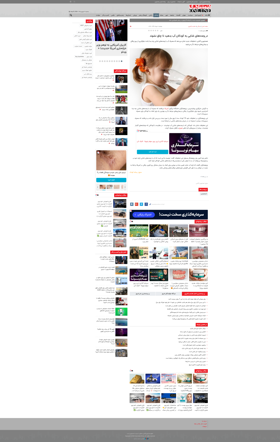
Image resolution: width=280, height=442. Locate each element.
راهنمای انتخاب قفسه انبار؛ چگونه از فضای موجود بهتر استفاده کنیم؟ (105, 351)
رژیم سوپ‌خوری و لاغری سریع (197, 365)
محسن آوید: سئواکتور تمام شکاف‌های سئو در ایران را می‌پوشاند (107, 259)
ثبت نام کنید (153, 152)
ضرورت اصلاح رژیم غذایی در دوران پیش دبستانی (192, 335)
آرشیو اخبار (198, 15)
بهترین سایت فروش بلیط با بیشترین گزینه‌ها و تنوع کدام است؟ (106, 342)
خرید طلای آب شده (86, 43)
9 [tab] (102, 61)
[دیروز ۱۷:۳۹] (121, 260)
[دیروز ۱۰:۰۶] (121, 332)
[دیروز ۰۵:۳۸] (121, 121)
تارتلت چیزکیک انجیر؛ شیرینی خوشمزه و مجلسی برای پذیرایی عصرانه (187, 316)
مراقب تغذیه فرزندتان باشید (198, 329)
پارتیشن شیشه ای (87, 67)
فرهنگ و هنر (143, 15)
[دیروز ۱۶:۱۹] (121, 281)
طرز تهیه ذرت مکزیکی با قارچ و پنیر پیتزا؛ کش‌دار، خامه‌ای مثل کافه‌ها (186, 309)
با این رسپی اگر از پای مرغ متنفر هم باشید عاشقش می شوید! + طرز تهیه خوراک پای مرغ (181, 302)
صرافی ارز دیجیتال (87, 60)
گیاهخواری (204, 194)
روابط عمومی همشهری (160, 2)
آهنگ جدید (89, 50)
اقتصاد (178, 15)
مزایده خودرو (88, 46)
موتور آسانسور (88, 29)
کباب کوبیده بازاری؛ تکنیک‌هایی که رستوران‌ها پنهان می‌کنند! (189, 319)
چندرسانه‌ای (120, 15)
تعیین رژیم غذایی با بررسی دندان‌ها (196, 361)
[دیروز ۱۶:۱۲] (121, 312)
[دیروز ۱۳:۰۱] (121, 110)
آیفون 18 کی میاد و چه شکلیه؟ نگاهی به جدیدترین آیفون (106, 330)
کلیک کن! (111, 180)
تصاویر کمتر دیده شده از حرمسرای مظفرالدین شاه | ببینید (105, 108)
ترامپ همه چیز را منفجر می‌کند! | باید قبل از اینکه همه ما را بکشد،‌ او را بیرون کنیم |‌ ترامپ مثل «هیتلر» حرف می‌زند (105, 131)
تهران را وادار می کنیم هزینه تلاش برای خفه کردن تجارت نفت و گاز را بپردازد (105, 141)
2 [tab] (119, 61)
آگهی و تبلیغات (181, 2)
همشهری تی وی (171, 2)
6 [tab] (109, 61)
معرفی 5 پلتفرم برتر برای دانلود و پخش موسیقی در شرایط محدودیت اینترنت (105, 280)
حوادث (98, 15)
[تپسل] (138, 131)
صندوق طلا (89, 64)
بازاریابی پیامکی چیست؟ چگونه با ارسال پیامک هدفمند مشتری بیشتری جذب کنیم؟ (105, 300)
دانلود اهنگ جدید (87, 70)
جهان (184, 15)
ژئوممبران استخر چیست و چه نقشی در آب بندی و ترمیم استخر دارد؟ (105, 321)
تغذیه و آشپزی (191, 26)
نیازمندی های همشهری (192, 2)
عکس (113, 15)
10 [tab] (100, 61)
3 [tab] (116, 61)
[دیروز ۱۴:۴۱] (121, 131)
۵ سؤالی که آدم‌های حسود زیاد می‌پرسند (193, 20)
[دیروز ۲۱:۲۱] (111, 30)
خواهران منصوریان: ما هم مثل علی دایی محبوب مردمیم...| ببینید (105, 77)
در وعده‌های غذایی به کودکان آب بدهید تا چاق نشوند (179, 36)
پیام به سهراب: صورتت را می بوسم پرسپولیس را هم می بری (106, 87)
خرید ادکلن (77, 36)
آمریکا (166, 108)
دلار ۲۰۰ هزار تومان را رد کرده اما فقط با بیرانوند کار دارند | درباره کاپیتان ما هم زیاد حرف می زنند (105, 98)
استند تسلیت (78, 46)
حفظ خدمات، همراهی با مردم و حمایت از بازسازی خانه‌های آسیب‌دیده (106, 311)
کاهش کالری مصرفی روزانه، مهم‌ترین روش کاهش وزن (190, 355)
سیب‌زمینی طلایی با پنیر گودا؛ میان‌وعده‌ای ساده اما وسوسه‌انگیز (188, 312)
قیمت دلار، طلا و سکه (200, 424)
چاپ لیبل (89, 57)
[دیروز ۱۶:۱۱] (121, 322)
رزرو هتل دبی (88, 74)
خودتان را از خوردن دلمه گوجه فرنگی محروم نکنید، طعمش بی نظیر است (185, 306)
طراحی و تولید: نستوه (139, 439)
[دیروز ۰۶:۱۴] (121, 89)
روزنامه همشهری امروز (205, 2)
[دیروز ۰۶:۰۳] (121, 99)
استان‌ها (128, 15)
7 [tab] (107, 61)
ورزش (135, 15)
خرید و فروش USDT (86, 25)
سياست (190, 15)
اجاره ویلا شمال (87, 36)
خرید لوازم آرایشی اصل (85, 39)
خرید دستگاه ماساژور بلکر (85, 32)
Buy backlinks (79, 57)
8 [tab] (104, 61)
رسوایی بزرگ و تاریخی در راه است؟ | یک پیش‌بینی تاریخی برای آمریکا (105, 120)
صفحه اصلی (205, 26)
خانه (206, 15)
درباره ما (204, 421)
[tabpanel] (111, 37)
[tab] (195, 294)
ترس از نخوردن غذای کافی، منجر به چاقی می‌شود (192, 342)
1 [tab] (121, 61)
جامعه (172, 15)
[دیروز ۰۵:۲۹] (121, 142)
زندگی (156, 15)
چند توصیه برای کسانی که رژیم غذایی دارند (194, 348)
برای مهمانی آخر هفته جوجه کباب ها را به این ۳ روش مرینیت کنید (187, 299)
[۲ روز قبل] (121, 353)
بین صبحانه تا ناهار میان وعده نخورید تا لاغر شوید (192, 338)
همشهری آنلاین (199, 8)
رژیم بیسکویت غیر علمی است (197, 352)
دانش (150, 15)
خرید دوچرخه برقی (87, 53)
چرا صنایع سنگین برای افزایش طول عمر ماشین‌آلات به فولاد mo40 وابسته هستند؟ (105, 290)
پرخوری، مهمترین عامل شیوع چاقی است (194, 345)
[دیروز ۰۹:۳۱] (121, 79)
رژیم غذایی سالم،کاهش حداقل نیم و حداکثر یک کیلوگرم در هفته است (186, 358)
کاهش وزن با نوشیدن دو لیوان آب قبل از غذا (193, 332)
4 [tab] (114, 61)
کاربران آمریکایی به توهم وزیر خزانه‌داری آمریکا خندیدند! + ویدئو (111, 48)
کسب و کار (105, 15)
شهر (166, 15)
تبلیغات (204, 426)
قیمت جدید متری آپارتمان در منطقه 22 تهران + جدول (107, 268)
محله (161, 15)
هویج (181, 128)
